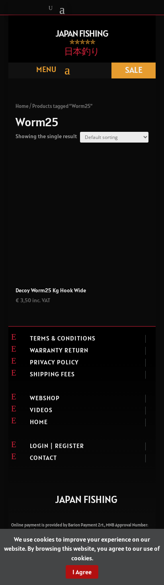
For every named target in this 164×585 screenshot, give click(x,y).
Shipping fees (52, 374)
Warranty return (59, 350)
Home (22, 106)
